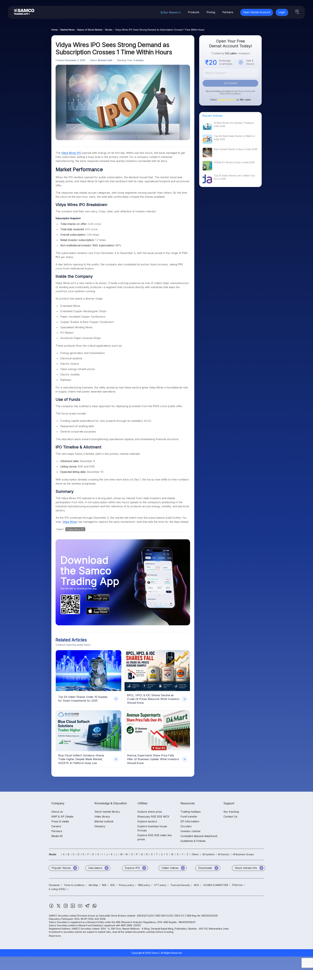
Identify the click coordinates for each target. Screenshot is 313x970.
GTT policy (160, 885)
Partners (227, 12)
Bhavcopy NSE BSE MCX (153, 816)
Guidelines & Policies (193, 841)
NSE (104, 885)
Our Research (172, 12)
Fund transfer (188, 816)
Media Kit (57, 836)
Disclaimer (54, 885)
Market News (67, 29)
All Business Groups (243, 854)
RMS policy (144, 885)
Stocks (108, 29)
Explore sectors (147, 821)
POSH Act (237, 885)
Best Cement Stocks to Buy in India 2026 (235, 149)
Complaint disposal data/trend (198, 836)
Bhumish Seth (105, 60)
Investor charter (190, 831)
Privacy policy (126, 885)
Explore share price (149, 811)
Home (54, 29)
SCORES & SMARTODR (215, 885)
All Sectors (223, 854)
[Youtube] (80, 907)
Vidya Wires (69, 521)
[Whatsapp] (94, 907)
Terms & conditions (74, 885)
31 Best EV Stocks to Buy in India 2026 (234, 162)
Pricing (211, 12)
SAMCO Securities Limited (63, 915)
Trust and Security (180, 885)
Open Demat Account (256, 12)
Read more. (55, 935)
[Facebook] (51, 907)
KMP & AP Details (62, 816)
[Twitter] (59, 907)
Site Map (93, 885)
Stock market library (107, 811)
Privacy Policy (244, 91)
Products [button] (193, 12)
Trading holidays (190, 811)
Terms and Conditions (230, 93)
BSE (113, 885)
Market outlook (103, 821)
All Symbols (208, 854)
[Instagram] (66, 907)
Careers (56, 826)
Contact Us (230, 816)
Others (195, 854)
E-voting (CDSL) (57, 889)
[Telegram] (87, 907)
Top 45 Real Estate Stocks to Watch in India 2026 (234, 138)
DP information (189, 821)
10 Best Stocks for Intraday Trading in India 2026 (234, 124)
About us (57, 811)
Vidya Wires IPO (71, 152)
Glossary (99, 826)
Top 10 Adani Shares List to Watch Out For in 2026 (234, 177)
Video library (102, 816)
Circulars (186, 826)
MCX (196, 885)
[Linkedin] (73, 907)
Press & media (60, 821)
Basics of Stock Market (89, 29)
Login (281, 12)
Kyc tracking (231, 811)
